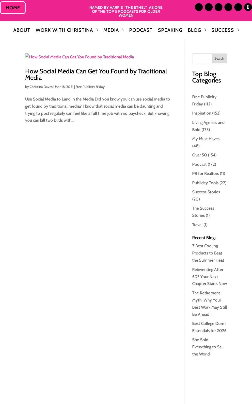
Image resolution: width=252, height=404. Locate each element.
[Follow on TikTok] (248, 7)
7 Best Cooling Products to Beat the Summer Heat (208, 253)
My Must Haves (206, 138)
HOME (13, 8)
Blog (194, 30)
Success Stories (206, 191)
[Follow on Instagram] (199, 7)
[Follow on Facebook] (228, 7)
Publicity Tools (205, 182)
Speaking (170, 30)
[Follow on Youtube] (238, 7)
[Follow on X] (218, 7)
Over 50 (199, 154)
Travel (197, 224)
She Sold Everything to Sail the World (207, 346)
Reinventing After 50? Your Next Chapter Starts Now (209, 276)
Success (222, 30)
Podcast (141, 30)
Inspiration (201, 113)
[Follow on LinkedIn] (209, 7)
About (21, 30)
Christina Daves (41, 86)
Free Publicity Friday (90, 86)
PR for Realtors (205, 173)
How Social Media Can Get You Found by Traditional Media (96, 74)
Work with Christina (64, 30)
